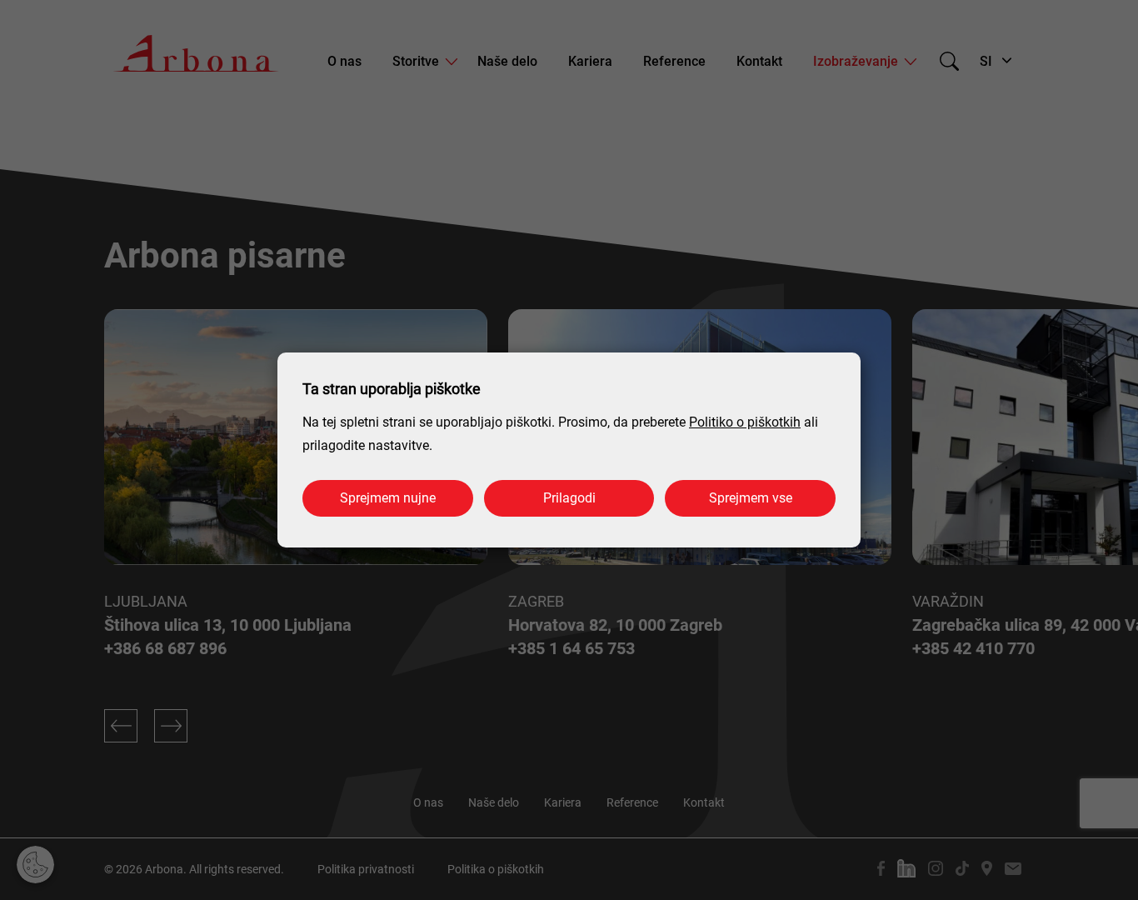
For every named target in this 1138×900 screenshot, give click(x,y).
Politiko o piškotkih (745, 422)
